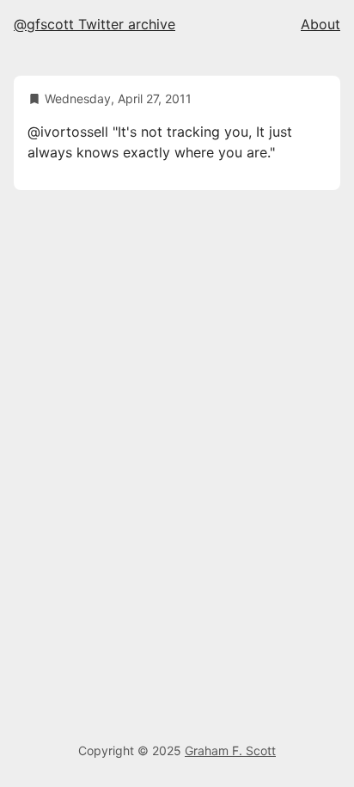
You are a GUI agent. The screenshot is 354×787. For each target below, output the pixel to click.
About (320, 24)
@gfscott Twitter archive (94, 24)
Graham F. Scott (230, 750)
